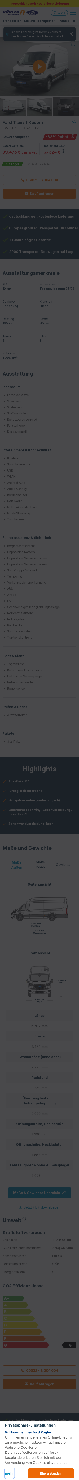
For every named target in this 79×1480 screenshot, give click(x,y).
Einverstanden (50, 1473)
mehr (9, 1473)
